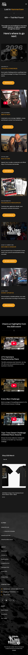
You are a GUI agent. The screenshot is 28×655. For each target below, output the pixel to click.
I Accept (14, 650)
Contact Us (4, 555)
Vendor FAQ (4, 571)
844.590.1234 (6, 594)
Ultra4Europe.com (5, 535)
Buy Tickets (4, 618)
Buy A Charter (4, 610)
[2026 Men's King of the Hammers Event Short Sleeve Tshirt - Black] (14, 476)
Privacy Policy (4, 577)
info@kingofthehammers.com (10, 591)
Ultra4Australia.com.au (7, 539)
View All (5, 459)
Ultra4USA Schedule (9, 531)
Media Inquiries (4, 559)
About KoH (4, 551)
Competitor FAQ (5, 563)
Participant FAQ (5, 567)
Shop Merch (4, 614)
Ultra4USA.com (5, 527)
